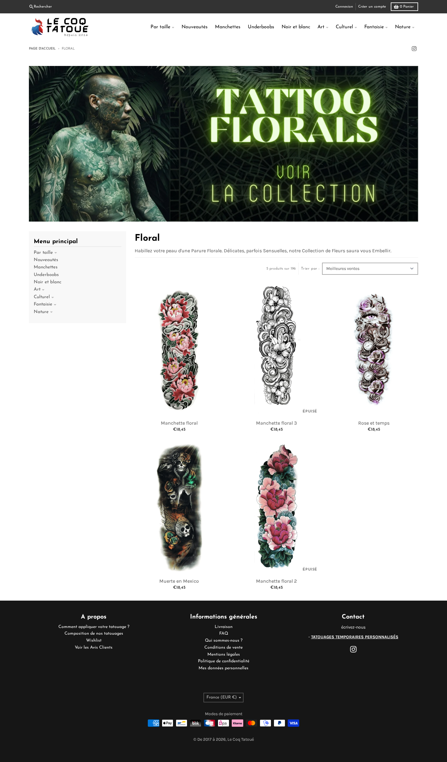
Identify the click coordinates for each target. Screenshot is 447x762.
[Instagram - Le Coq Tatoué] (414, 49)
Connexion (344, 7)
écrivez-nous (353, 627)
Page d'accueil (42, 48)
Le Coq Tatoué (240, 739)
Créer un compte (372, 7)
